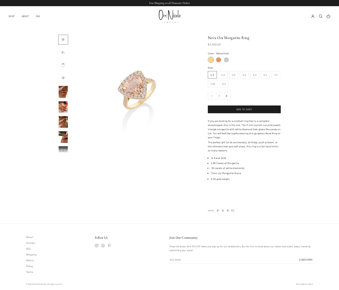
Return (30, 260)
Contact (30, 242)
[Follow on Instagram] (96, 245)
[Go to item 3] (63, 65)
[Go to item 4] (63, 78)
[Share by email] (232, 210)
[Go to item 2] (63, 52)
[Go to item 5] (63, 92)
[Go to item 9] (63, 149)
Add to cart (244, 109)
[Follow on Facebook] (103, 245)
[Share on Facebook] (217, 210)
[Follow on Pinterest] (109, 245)
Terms (29, 271)
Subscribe (306, 259)
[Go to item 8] (63, 137)
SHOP (11, 16)
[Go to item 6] (63, 107)
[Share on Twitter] (222, 210)
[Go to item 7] (63, 122)
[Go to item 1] (63, 40)
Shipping (31, 254)
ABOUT (25, 16)
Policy (29, 266)
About (29, 236)
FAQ (38, 16)
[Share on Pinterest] (227, 210)
